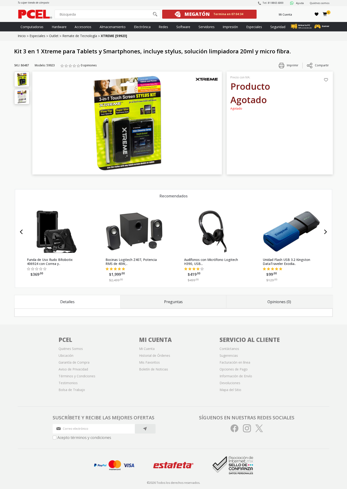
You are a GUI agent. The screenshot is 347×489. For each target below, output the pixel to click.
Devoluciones (230, 383)
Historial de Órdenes (154, 355)
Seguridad (277, 27)
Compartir (322, 65)
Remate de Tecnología (79, 36)
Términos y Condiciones (77, 376)
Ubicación (66, 355)
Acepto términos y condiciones (84, 437)
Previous (21, 232)
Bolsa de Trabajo (72, 389)
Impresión (230, 27)
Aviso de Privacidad (73, 369)
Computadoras (32, 27)
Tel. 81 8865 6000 (273, 2)
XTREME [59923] (114, 36)
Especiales (254, 27)
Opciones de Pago (234, 369)
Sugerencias (229, 355)
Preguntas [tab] (173, 301)
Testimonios (68, 383)
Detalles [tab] (67, 301)
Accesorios (83, 27)
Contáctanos (229, 348)
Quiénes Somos (71, 348)
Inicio (22, 36)
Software (183, 27)
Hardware (59, 27)
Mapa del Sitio (230, 389)
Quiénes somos (319, 3)
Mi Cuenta (285, 15)
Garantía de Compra (74, 362)
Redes (163, 27)
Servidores (207, 27)
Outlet (54, 36)
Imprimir (292, 65)
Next (325, 232)
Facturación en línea (235, 362)
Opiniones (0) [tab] (279, 301)
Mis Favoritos (149, 362)
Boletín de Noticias (153, 369)
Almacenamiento (113, 27)
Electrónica (142, 27)
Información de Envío (236, 376)
